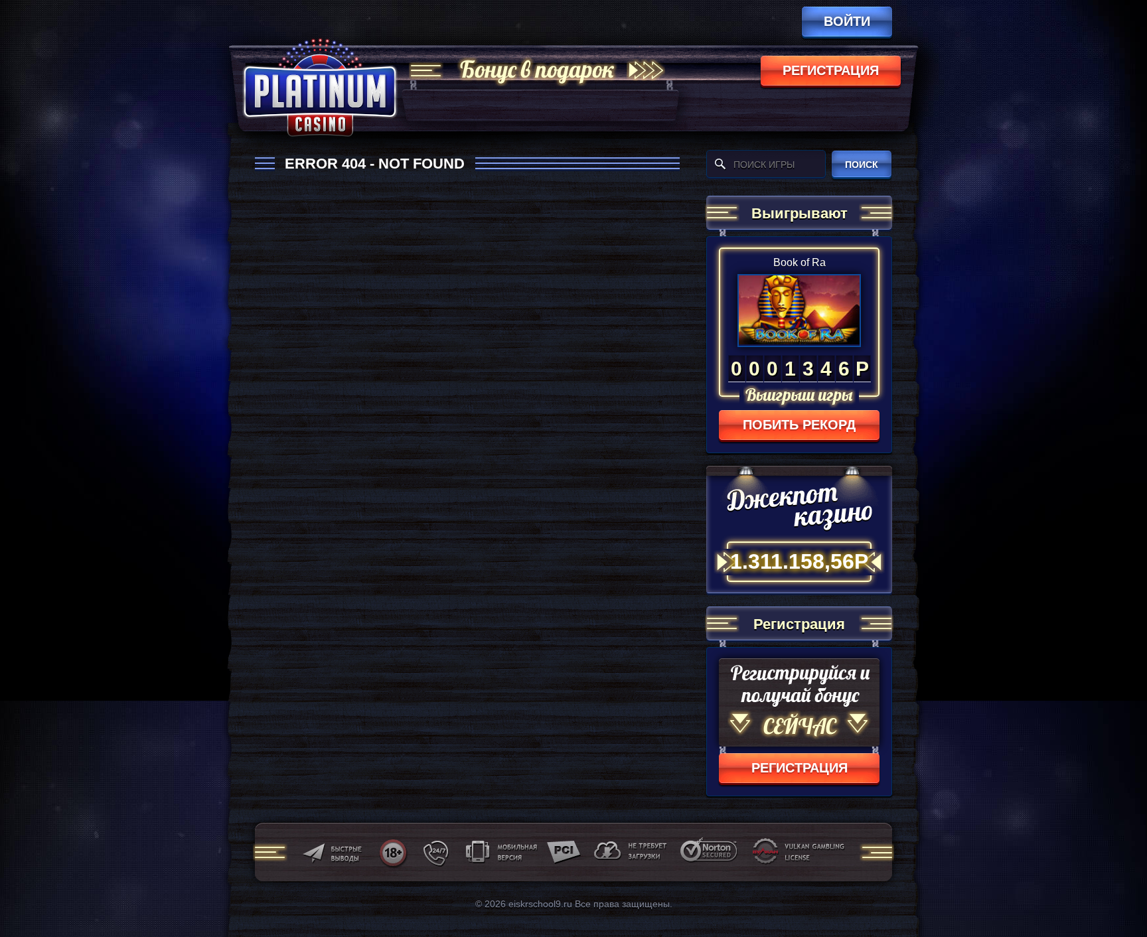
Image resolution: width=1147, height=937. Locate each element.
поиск (861, 164)
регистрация (831, 70)
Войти (847, 21)
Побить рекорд (799, 424)
